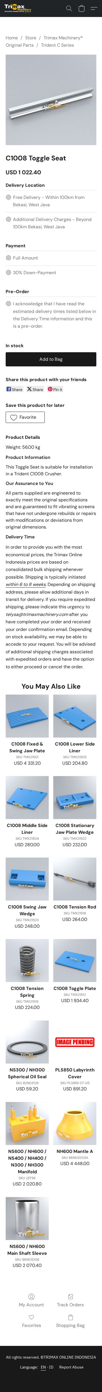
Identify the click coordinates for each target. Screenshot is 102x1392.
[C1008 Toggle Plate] (74, 960)
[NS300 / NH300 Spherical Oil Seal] (27, 1042)
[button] (19, 8)
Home (12, 38)
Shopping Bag (70, 1325)
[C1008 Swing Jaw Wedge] (27, 879)
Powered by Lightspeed (51, 1377)
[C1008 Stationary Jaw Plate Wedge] (74, 797)
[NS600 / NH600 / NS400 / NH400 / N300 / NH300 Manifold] (27, 1123)
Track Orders (70, 1305)
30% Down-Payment (34, 273)
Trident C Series (57, 45)
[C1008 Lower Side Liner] (74, 716)
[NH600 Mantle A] (74, 1123)
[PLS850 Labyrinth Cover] (74, 1042)
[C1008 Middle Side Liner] (27, 797)
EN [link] (43, 1367)
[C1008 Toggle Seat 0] (51, 100)
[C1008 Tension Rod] (74, 879)
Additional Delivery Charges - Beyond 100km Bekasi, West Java (52, 223)
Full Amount (25, 258)
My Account (31, 1305)
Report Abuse (71, 1367)
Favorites (31, 1325)
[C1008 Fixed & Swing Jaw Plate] (27, 716)
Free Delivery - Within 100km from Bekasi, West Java (48, 201)
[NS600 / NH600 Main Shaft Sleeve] (27, 1218)
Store (30, 38)
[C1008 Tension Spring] (27, 960)
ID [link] (51, 1367)
